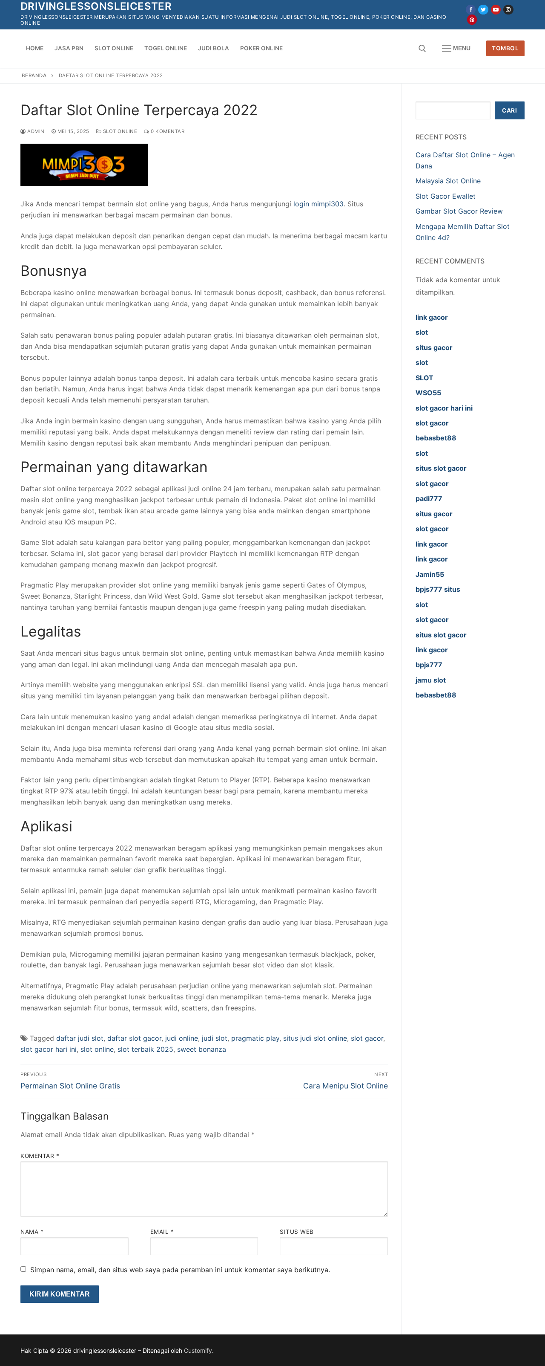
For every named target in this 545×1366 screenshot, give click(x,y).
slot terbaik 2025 (145, 1049)
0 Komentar (166, 131)
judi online (181, 1038)
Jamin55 (430, 574)
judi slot (214, 1038)
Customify (198, 1350)
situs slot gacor (441, 468)
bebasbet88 (436, 438)
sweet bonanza (201, 1049)
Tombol (505, 48)
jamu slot (431, 680)
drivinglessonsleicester (96, 6)
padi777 (429, 498)
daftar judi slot (79, 1038)
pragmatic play (255, 1038)
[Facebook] (471, 9)
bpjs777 (429, 664)
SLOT (424, 377)
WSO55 (428, 392)
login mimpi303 (318, 204)
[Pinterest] (472, 19)
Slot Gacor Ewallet (446, 196)
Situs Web (297, 1231)
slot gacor (367, 1038)
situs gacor (434, 347)
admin (35, 131)
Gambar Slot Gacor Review (459, 211)
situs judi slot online (315, 1038)
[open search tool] (422, 48)
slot (422, 332)
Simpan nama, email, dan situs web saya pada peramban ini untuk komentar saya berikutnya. (180, 1269)
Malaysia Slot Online (448, 181)
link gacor (432, 317)
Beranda (34, 75)
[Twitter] (483, 9)
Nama (31, 1231)
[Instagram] (508, 9)
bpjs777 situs (438, 589)
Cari (509, 110)
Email (162, 1231)
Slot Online (119, 131)
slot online (97, 1049)
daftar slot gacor (134, 1038)
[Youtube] (496, 9)
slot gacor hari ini (48, 1049)
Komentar (39, 1155)
